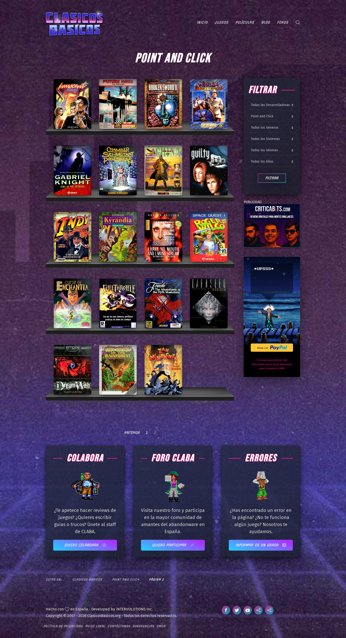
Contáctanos (119, 626)
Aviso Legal (95, 626)
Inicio (202, 22)
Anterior (132, 432)
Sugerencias (143, 626)
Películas (244, 22)
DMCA (161, 626)
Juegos (221, 22)
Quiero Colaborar (82, 545)
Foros (282, 22)
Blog (265, 22)
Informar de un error (257, 545)
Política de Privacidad (63, 626)
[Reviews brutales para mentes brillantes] (272, 225)
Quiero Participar (170, 545)
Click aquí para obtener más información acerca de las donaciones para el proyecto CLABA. (271, 364)
